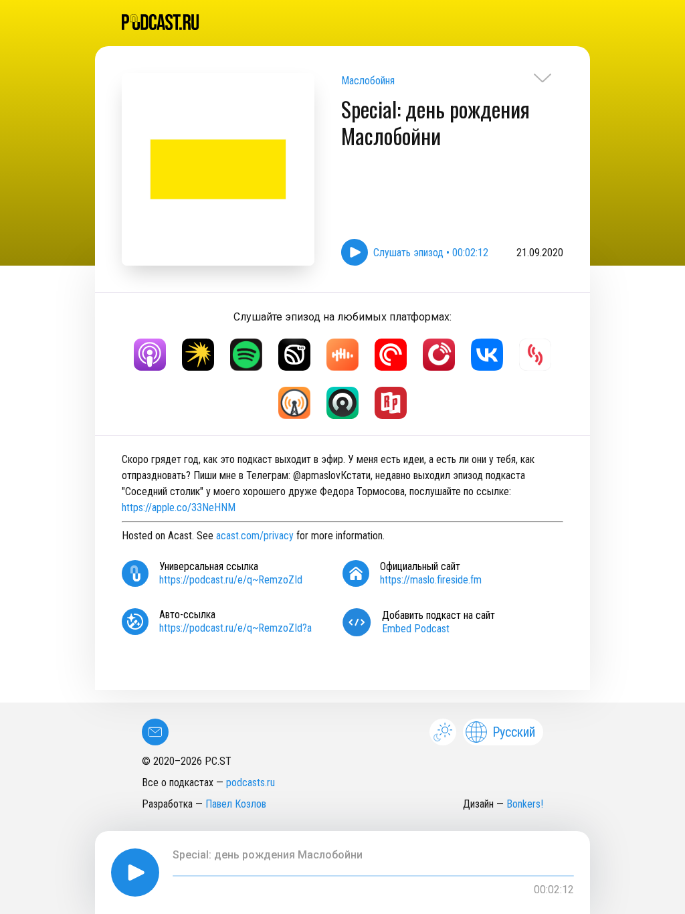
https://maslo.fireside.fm (431, 579)
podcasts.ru (250, 782)
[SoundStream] (535, 355)
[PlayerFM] (439, 355)
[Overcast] (294, 403)
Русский (513, 732)
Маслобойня (368, 80)
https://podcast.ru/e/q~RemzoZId (230, 579)
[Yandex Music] (198, 355)
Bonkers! (524, 804)
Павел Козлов (235, 804)
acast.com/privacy (255, 535)
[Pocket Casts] (391, 355)
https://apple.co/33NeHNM (178, 507)
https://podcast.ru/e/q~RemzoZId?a (235, 628)
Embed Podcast (416, 628)
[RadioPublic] (391, 403)
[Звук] (294, 355)
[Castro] (342, 403)
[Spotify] (246, 355)
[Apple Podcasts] (150, 355)
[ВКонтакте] (487, 355)
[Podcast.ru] (342, 22)
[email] (155, 732)
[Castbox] (342, 355)
